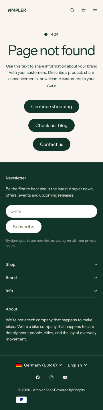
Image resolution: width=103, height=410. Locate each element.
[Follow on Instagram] (51, 377)
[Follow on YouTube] (65, 377)
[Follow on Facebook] (37, 377)
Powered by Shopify (69, 390)
